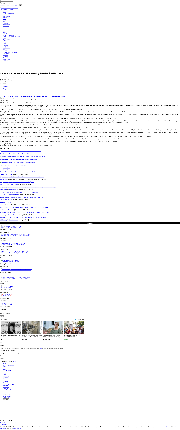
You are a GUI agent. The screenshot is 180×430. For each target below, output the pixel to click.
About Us (5, 56)
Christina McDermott (13, 194)
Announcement (4, 179)
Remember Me (5, 356)
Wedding (5, 50)
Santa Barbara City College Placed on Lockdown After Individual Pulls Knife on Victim (23, 217)
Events (4, 19)
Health (2, 210)
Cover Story (6, 379)
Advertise (5, 55)
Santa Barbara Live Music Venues (11, 36)
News (4, 12)
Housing (2, 215)
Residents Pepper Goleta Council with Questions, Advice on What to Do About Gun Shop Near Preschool (28, 187)
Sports (4, 20)
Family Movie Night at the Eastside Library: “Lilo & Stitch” (16, 270)
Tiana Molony (8, 199)
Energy (2, 174)
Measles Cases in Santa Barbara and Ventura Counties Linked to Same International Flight (24, 207)
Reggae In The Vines (6, 304)
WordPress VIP (17, 428)
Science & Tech (4, 184)
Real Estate (6, 23)
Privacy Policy (4, 424)
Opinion (5, 17)
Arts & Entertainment (8, 13)
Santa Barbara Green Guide (10, 52)
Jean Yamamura (13, 189)
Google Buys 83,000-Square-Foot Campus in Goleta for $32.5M (14, 165)
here (41, 348)
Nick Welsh (9, 174)
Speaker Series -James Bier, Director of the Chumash (15, 278)
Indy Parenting (6, 24)
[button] (10, 331)
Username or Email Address (7, 350)
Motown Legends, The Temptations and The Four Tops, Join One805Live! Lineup (21, 197)
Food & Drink (6, 16)
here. (14, 361)
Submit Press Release (8, 384)
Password (2, 353)
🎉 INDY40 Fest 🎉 (6, 295)
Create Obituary (7, 396)
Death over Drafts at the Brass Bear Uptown (12, 244)
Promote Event (7, 370)
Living (4, 14)
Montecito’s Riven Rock (6, 202)
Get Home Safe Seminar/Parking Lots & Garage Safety (15, 253)
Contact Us (6, 57)
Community (3, 194)
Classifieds (6, 26)
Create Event (6, 59)
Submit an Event (4, 5)
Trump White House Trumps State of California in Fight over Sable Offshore (17, 153)
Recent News (6, 168)
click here (168, 426)
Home (4, 31)
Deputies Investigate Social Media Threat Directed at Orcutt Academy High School (18, 159)
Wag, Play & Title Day (6, 287)
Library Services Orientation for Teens (11, 227)
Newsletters (13, 5)
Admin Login (5, 399)
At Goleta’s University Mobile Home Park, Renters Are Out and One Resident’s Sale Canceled (24, 212)
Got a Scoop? (10, 9)
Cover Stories (6, 49)
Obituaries (5, 21)
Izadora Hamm (14, 184)
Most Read (6, 169)
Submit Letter (6, 397)
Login (20, 5)
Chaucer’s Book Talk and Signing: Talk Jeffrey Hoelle (15, 235)
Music (1, 199)
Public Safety (3, 189)
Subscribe (3, 9)
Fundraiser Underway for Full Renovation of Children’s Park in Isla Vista (19, 192)
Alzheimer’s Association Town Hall (10, 261)
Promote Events (7, 390)
